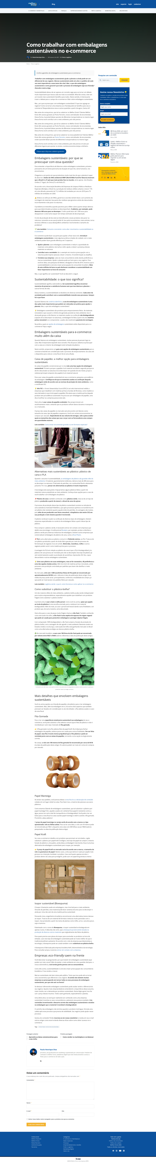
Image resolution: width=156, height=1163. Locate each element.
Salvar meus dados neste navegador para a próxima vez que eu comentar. (51, 1119)
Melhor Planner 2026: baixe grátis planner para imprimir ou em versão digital (119, 157)
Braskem (65, 530)
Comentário (31, 1080)
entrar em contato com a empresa (69, 950)
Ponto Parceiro (60, 137)
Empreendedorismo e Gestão (72, 1145)
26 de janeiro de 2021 (53, 57)
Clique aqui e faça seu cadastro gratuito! (50, 151)
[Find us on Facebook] (101, 178)
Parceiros (34, 1147)
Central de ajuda (37, 1145)
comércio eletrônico (55, 302)
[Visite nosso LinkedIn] (123, 1150)
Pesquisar (124, 80)
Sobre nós (66, 1151)
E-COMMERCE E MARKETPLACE (36, 11)
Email (102, 111)
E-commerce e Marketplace (71, 1139)
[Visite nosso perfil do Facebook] (113, 1150)
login (130, 4)
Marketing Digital (68, 1149)
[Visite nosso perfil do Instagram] (116, 1150)
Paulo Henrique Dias (39, 57)
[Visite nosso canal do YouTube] (120, 1150)
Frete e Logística (66, 57)
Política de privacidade (116, 1141)
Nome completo (105, 103)
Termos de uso (115, 1139)
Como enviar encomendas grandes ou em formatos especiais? (66, 425)
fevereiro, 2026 (114, 162)
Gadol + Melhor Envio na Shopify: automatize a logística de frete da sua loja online (119, 144)
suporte (123, 4)
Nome (29, 1103)
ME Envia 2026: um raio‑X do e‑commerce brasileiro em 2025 (119, 133)
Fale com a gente (115, 1137)
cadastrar (137, 4)
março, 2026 (113, 137)
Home (28, 64)
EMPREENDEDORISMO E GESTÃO (79, 11)
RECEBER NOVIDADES (107, 120)
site (117, 4)
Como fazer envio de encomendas (49, 1027)
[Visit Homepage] (32, 4)
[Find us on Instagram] (105, 178)
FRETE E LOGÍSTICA (96, 11)
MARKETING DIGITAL (110, 11)
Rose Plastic (77, 535)
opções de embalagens (56, 324)
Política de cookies (115, 1143)
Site (63, 1111)
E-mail (29, 1111)
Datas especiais (68, 1141)
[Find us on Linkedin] (111, 178)
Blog (53, 4)
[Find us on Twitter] (115, 178)
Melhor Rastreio (36, 1139)
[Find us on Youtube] (108, 178)
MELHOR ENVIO (123, 11)
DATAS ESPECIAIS (52, 11)
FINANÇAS (64, 11)
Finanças (66, 1143)
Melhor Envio (35, 1141)
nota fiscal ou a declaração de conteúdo (79, 800)
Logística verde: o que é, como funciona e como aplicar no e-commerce (69, 584)
